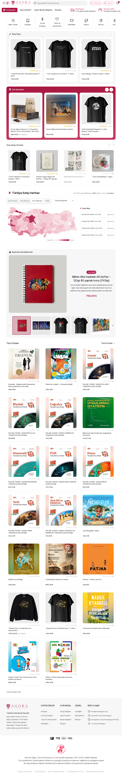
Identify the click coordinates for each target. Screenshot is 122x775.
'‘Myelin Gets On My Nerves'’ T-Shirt (61, 628)
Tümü (47, 201)
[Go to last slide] (107, 34)
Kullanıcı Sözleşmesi (73, 763)
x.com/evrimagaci (98, 724)
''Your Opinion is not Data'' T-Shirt (60, 74)
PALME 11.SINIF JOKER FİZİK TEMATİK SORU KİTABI (61, 483)
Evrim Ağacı (31, 757)
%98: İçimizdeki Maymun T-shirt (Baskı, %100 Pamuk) (94, 130)
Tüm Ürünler (107, 343)
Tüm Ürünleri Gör (13, 692)
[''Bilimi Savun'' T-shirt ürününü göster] (61, 325)
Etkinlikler (44, 724)
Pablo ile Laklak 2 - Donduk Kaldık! (59, 384)
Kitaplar (44, 711)
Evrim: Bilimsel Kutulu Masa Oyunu (59, 129)
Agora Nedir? (25, 10)
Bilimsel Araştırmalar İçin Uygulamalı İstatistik (97, 434)
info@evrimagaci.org (112, 11)
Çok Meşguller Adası (91, 531)
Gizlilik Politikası (90, 757)
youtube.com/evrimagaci (101, 715)
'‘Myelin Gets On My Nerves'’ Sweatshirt (20, 629)
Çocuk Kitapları (47, 715)
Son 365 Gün (37, 201)
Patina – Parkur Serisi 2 (92, 579)
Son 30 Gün (12, 201)
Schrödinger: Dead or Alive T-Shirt (95, 74)
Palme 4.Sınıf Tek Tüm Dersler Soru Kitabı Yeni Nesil (22, 678)
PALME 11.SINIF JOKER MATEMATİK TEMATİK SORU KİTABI (22, 483)
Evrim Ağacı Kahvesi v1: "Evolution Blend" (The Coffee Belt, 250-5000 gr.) (25, 130)
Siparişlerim (79, 715)
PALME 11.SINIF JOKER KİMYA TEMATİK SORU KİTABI (95, 483)
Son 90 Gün (24, 201)
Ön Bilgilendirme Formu (75, 772)
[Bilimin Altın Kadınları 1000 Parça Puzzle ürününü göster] (100, 325)
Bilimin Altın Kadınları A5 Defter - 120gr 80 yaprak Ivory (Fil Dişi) (91, 278)
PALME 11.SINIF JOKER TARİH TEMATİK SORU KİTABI (20, 532)
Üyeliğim (78, 711)
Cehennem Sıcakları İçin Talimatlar (96, 628)
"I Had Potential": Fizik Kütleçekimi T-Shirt (26, 75)
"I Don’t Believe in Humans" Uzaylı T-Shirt (19, 178)
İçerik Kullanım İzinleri (41, 760)
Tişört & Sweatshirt (49, 719)
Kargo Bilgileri (65, 711)
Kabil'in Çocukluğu (15, 579)
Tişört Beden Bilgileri (43, 10)
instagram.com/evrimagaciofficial (105, 719)
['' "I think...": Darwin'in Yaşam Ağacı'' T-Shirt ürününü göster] (80, 325)
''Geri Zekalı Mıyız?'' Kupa (102, 177)
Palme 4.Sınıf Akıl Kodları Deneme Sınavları (59, 678)
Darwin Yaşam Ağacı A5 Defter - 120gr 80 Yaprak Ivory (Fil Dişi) (46, 178)
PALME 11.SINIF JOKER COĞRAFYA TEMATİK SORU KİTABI (60, 434)
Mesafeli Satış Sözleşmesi (95, 772)
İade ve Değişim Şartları (56, 772)
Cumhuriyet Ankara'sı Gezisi (57, 579)
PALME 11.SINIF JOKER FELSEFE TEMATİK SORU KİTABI (96, 385)
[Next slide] (111, 34)
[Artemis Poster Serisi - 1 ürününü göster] (41, 325)
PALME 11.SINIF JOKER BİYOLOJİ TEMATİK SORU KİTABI (21, 434)
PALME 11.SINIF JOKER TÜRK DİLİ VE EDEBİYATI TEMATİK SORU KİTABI (60, 532)
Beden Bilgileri (65, 719)
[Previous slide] (9, 325)
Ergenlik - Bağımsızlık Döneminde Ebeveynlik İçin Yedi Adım (21, 385)
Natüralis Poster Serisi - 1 (74, 177)
